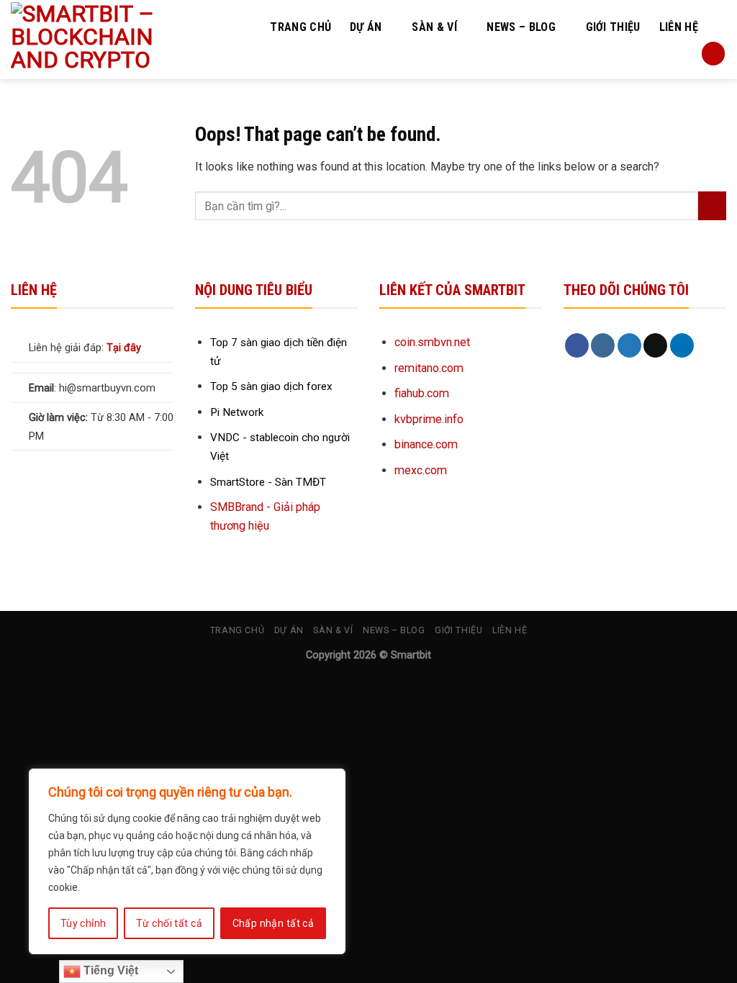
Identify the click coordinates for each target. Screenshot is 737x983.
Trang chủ (300, 27)
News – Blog (521, 27)
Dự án (366, 27)
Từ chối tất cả (169, 923)
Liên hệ (678, 27)
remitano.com (429, 368)
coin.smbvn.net (432, 342)
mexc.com (420, 470)
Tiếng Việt (109, 970)
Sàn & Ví (434, 27)
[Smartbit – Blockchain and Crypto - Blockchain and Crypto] (112, 39)
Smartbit (411, 655)
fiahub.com (421, 393)
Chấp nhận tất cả (273, 923)
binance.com (426, 444)
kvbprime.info (429, 419)
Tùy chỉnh (83, 923)
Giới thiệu (613, 27)
